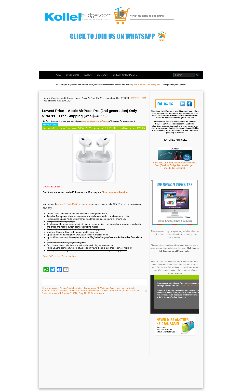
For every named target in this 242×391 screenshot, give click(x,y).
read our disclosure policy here (147, 85)
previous (135, 98)
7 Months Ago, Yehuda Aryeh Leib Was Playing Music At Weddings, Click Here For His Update (90, 288)
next (144, 98)
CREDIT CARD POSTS (125, 74)
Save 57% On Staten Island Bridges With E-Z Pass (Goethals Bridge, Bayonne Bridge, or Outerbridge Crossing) (175, 165)
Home (45, 98)
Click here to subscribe (115, 192)
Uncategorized (58, 98)
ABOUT (88, 74)
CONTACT (102, 74)
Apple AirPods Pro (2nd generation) (75, 204)
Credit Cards (72, 74)
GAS (58, 74)
